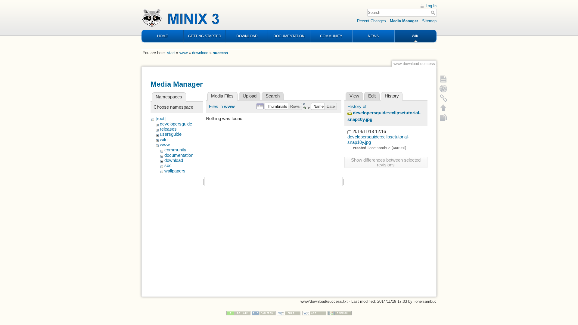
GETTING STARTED (204, 36)
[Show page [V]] (443, 79)
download (200, 53)
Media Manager (404, 21)
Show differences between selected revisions (386, 162)
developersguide (176, 124)
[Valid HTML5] (289, 313)
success (220, 53)
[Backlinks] (443, 98)
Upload (249, 96)
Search (434, 13)
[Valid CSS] (314, 313)
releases (168, 129)
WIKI (415, 36)
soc (168, 165)
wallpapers (174, 171)
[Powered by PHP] (264, 313)
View (354, 96)
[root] (161, 118)
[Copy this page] (443, 117)
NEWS (373, 36)
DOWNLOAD (247, 36)
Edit (372, 96)
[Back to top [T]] (443, 108)
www (183, 53)
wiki (163, 139)
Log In (431, 6)
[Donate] (238, 313)
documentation (178, 155)
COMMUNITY (331, 36)
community (175, 149)
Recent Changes (371, 21)
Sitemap (429, 21)
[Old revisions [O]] (443, 88)
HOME (162, 36)
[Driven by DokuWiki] (340, 313)
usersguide (171, 134)
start (171, 53)
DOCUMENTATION (289, 36)
